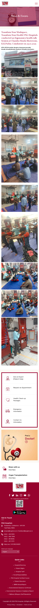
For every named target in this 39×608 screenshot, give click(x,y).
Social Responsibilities (20, 575)
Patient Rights (20, 568)
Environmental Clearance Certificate (20, 587)
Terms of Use (28, 604)
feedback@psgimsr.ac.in (25, 531)
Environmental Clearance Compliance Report (20, 591)
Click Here (12, 470)
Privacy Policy (11, 604)
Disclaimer (20, 604)
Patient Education (20, 581)
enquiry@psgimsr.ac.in (10, 531)
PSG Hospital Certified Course (20, 578)
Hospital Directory (20, 565)
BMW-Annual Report (20, 584)
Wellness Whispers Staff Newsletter (20, 594)
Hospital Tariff (20, 571)
